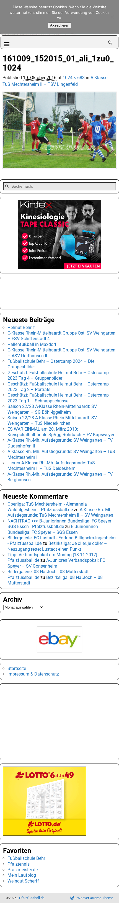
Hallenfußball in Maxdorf (31, 344)
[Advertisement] (30, 292)
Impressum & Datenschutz (33, 674)
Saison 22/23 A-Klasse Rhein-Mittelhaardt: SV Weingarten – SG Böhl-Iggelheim (52, 409)
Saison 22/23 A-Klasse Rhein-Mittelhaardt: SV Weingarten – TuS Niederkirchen (52, 420)
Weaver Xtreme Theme (95, 898)
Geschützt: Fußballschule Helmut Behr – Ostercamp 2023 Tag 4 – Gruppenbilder (58, 375)
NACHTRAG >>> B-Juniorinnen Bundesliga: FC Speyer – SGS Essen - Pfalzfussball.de (61, 523)
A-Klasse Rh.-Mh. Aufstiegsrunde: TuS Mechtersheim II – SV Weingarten (60, 512)
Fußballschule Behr (26, 858)
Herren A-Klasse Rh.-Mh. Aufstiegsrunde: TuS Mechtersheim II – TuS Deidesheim (51, 465)
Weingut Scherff (23, 881)
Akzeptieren (59, 25)
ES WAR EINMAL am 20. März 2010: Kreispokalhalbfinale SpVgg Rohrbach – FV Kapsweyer (60, 431)
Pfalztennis (18, 864)
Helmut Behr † (21, 327)
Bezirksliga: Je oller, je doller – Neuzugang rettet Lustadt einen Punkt (57, 546)
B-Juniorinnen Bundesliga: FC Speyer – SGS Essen (52, 529)
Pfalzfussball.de (32, 898)
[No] (112, 17)
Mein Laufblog (21, 875)
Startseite (16, 668)
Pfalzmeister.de (22, 869)
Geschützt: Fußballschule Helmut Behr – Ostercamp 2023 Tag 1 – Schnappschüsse (58, 397)
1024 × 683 (74, 77)
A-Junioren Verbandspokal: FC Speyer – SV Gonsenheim (56, 563)
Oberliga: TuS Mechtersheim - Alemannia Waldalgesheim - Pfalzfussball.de (47, 506)
